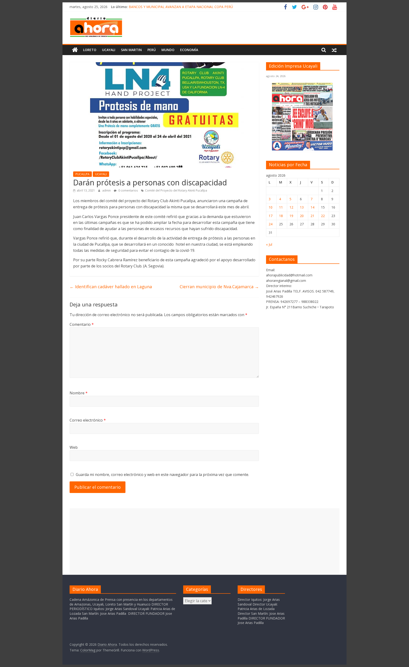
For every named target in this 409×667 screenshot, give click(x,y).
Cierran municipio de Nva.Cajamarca (219, 286)
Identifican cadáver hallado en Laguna (111, 286)
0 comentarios (128, 190)
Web (74, 447)
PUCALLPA (82, 174)
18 (281, 216)
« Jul (269, 244)
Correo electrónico (88, 420)
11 (281, 207)
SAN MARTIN (131, 50)
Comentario (82, 324)
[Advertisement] (204, 541)
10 (270, 207)
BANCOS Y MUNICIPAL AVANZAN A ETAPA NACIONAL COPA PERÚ (181, 6)
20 (302, 216)
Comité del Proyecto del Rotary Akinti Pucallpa (176, 190)
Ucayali (108, 50)
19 (291, 216)
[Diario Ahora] (75, 50)
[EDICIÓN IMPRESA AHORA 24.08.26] (302, 150)
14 (312, 207)
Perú (151, 50)
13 (302, 207)
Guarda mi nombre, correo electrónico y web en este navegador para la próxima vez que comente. (162, 474)
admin (106, 190)
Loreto (89, 50)
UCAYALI (101, 174)
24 (270, 224)
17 (270, 216)
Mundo (167, 50)
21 (312, 216)
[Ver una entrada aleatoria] (334, 50)
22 (323, 216)
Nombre (79, 393)
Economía (189, 50)
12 (291, 207)
